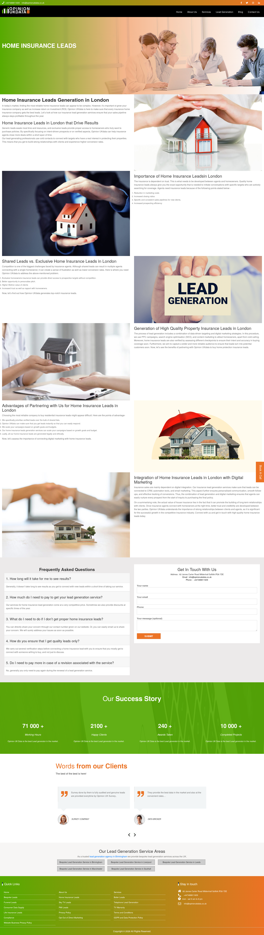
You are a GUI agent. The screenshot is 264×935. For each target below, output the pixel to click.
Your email (142, 597)
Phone (140, 607)
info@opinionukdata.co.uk (33, 2)
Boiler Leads (119, 897)
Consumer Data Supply (14, 907)
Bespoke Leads (10, 897)
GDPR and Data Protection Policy (128, 917)
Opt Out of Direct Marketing (71, 917)
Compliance (9, 917)
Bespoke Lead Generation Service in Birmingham (80, 862)
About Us (192, 11)
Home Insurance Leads (69, 897)
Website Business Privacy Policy (18, 922)
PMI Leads (63, 907)
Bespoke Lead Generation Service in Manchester (81, 868)
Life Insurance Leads (13, 912)
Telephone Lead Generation (126, 902)
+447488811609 (12, 2)
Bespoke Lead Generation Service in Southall (131, 868)
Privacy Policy (65, 912)
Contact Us (253, 11)
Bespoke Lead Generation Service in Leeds (181, 862)
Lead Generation (224, 11)
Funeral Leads (10, 902)
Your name (142, 585)
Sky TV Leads (65, 902)
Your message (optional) (149, 618)
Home (179, 11)
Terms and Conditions (123, 912)
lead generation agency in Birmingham (109, 856)
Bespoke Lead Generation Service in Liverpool (131, 862)
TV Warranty (119, 907)
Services (206, 11)
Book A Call (261, 472)
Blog (240, 11)
